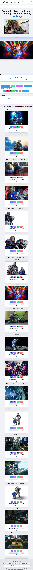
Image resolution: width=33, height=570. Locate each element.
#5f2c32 (16, 106)
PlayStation (6, 100)
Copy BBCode (25, 90)
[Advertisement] (16, 66)
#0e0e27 (18, 106)
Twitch (29, 100)
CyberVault (19, 130)
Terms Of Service (17, 563)
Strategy (8, 101)
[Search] (31, 1)
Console (26, 100)
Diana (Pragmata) (23, 159)
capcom (14, 98)
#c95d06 (23, 106)
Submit (6, 2)
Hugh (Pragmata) (16, 259)
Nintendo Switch (3, 101)
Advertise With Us (7, 565)
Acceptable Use (24, 563)
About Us (3, 563)
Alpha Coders (3, 1)
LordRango (16, 16)
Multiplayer (23, 100)
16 (18, 126)
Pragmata (5, 98)
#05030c (20, 106)
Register (18, 2)
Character (11, 101)
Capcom (19, 159)
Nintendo (10, 100)
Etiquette (29, 563)
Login (15, 2)
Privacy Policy (11, 563)
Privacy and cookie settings (24, 565)
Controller (13, 100)
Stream (19, 100)
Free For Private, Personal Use (20, 77)
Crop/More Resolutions (7, 88)
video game (10, 98)
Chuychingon (19, 230)
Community (11, 2)
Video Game (15, 159)
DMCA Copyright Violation (15, 565)
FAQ (7, 563)
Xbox (16, 100)
